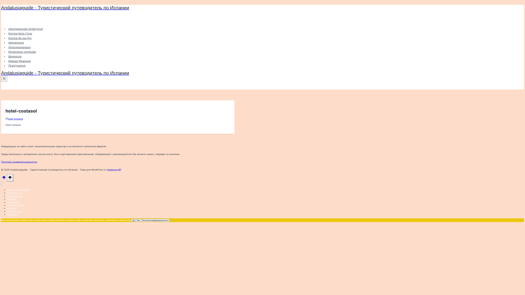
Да (133, 220)
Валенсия (14, 56)
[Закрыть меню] (2, 184)
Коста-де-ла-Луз (19, 37)
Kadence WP (114, 169)
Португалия (16, 65)
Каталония (16, 42)
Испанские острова (22, 51)
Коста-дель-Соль (20, 33)
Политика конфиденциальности (19, 162)
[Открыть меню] (4, 79)
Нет (138, 220)
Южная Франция (19, 60)
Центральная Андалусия (25, 28)
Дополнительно (19, 47)
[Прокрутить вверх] (4, 178)
